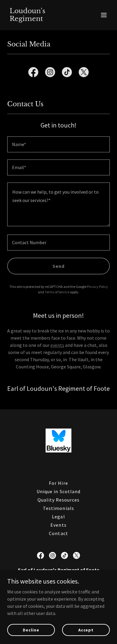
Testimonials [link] (58, 508)
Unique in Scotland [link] (58, 491)
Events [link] (58, 525)
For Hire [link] (58, 483)
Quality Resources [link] (59, 500)
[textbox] (58, 144)
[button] (104, 15)
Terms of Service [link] (57, 292)
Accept (86, 629)
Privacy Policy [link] (97, 286)
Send (58, 266)
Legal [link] (58, 517)
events (57, 345)
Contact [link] (58, 533)
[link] (43, 19)
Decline (31, 629)
